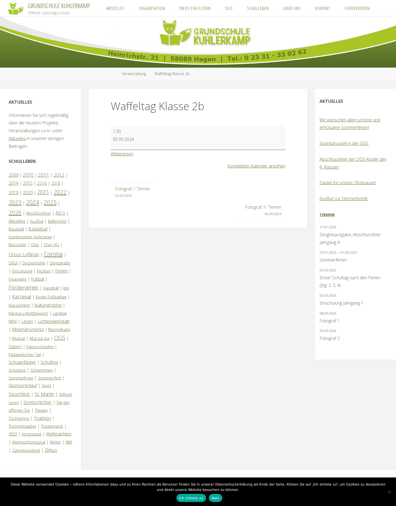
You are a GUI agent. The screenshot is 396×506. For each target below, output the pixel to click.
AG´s (60, 213)
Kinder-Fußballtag (51, 296)
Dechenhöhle (33, 263)
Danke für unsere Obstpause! (347, 183)
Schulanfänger (22, 362)
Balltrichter (57, 221)
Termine (327, 214)
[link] (382, 8)
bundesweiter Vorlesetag (30, 236)
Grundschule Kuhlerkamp (59, 5)
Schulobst (17, 370)
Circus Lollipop (24, 254)
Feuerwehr (18, 279)
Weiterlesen (122, 154)
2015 (28, 183)
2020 (28, 193)
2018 (55, 183)
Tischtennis (19, 418)
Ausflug (36, 221)
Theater (41, 410)
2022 (60, 192)
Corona (53, 254)
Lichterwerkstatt (54, 321)
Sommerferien (21, 378)
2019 (13, 193)
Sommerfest (49, 378)
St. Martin (44, 394)
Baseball (16, 229)
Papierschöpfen (40, 346)
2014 (13, 183)
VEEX (13, 434)
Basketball (38, 229)
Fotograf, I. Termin (132, 192)
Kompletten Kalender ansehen (256, 166)
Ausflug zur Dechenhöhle (343, 198)
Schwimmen (41, 370)
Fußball (37, 279)
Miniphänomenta (28, 329)
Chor (35, 244)
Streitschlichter (37, 402)
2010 (28, 175)
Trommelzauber (22, 426)
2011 (43, 175)
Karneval (21, 296)
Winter (55, 442)
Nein (215, 498)
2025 (50, 202)
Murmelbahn (59, 329)
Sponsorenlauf (23, 385)
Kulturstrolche (48, 305)
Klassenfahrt (19, 305)
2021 (43, 192)
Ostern (15, 347)
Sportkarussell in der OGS (344, 143)
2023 (15, 202)
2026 (15, 212)
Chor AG (51, 244)
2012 (59, 175)
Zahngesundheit (26, 450)
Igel (66, 288)
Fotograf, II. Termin (263, 210)
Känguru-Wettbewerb (28, 313)
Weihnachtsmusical (28, 442)
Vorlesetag (31, 434)
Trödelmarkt (52, 426)
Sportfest (19, 393)
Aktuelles (17, 138)
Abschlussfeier (38, 213)
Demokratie (60, 263)
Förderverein (24, 287)
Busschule (17, 244)
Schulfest (49, 362)
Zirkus (51, 450)
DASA (13, 263)
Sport (46, 385)
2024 (32, 202)
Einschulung (22, 271)
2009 (13, 175)
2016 (42, 183)
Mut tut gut (40, 338)
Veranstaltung (134, 73)
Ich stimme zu (191, 498)
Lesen (27, 321)
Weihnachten (58, 434)
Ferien (61, 271)
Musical (18, 338)
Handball (51, 288)
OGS (59, 337)
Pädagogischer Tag (25, 354)
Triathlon (42, 418)
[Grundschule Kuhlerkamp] (16, 8)
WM (68, 442)
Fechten (44, 271)
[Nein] (389, 491)
